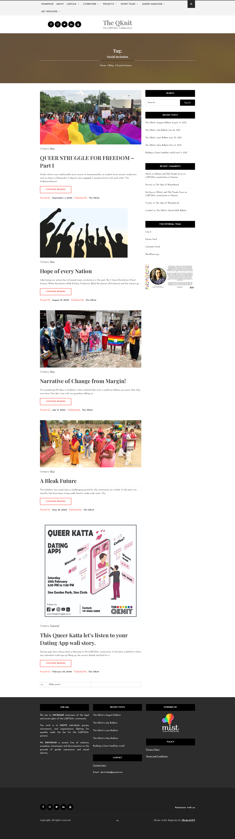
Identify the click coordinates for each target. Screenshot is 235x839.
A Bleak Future (58, 480)
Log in (148, 232)
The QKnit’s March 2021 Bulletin (171, 211)
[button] (149, 277)
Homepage (47, 4)
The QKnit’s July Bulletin (156, 130)
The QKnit (117, 22)
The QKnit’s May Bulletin (156, 145)
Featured (54, 626)
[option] (170, 277)
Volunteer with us (185, 808)
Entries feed (151, 239)
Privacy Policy (153, 750)
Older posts (54, 684)
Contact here (99, 766)
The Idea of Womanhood (167, 185)
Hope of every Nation (66, 271)
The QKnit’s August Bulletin (158, 123)
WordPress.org (152, 254)
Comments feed (152, 247)
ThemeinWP (188, 820)
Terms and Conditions (157, 756)
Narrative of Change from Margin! (83, 380)
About (60, 4)
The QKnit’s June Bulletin (156, 138)
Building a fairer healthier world (160, 153)
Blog (52, 149)
